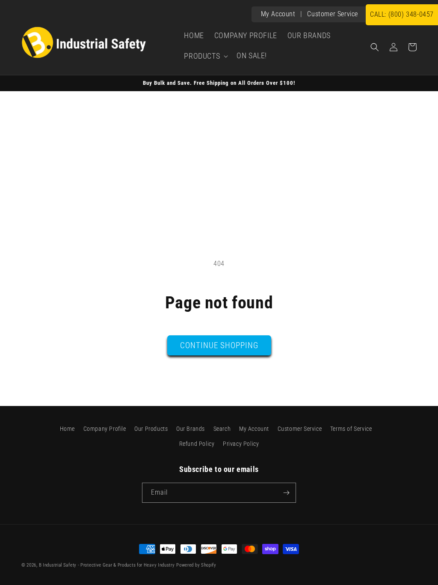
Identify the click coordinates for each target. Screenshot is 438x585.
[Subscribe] (286, 493)
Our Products (151, 428)
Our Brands (190, 428)
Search (222, 428)
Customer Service (332, 14)
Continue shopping (219, 345)
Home (67, 428)
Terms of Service (351, 428)
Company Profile (104, 428)
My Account (278, 14)
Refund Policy (197, 443)
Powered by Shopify (196, 565)
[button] (205, 56)
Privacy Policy (241, 443)
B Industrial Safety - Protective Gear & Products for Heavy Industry (107, 565)
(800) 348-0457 (402, 14)
